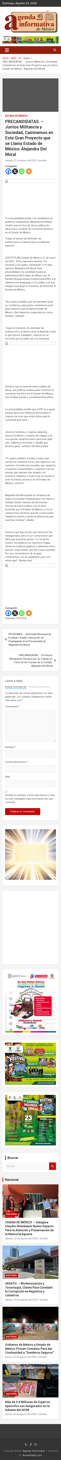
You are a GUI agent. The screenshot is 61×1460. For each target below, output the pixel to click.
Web (7, 776)
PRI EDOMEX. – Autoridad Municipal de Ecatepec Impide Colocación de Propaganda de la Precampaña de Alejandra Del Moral (29, 639)
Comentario (12, 706)
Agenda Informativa (34, 1450)
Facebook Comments (39, 687)
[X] (15, 171)
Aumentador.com (32, 1455)
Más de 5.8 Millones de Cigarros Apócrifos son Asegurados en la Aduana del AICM (27, 1406)
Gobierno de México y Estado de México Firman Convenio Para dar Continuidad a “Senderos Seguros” (29, 1348)
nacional (11, 1214)
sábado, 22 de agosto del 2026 (21, 1238)
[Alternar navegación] (7, 50)
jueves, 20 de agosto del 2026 (21, 1357)
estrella (42, 160)
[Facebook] (8, 171)
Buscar (52, 1166)
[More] (29, 171)
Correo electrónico (16, 761)
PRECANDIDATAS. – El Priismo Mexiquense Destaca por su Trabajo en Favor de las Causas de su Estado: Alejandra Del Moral (31, 660)
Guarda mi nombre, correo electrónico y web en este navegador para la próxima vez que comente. (30, 799)
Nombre (10, 747)
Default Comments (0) (15, 687)
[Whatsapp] (22, 171)
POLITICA (21, 618)
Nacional (11, 1180)
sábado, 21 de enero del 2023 (20, 160)
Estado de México (16, 115)
